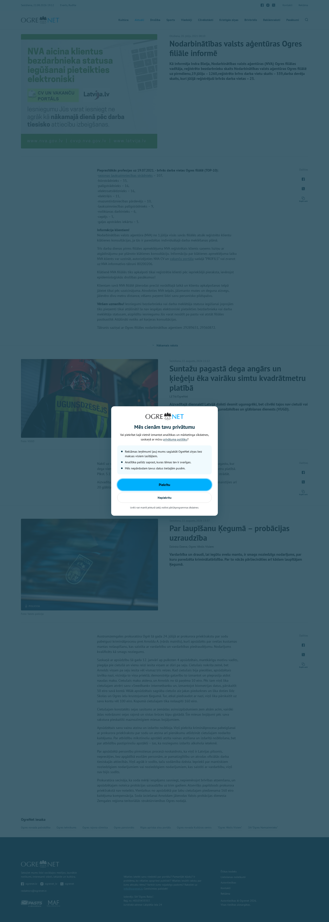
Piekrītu (164, 485)
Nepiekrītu (165, 497)
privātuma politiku (175, 439)
